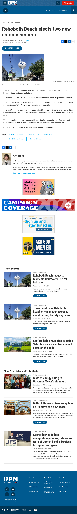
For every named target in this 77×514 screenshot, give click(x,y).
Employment (63, 487)
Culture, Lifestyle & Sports (40, 400)
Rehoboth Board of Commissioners (40, 134)
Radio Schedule (64, 478)
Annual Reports (33, 491)
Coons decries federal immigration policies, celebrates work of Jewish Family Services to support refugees (52, 440)
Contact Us (62, 491)
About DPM (47, 478)
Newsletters (48, 487)
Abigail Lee (27, 41)
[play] (5, 10)
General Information (35, 478)
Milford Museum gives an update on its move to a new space (53, 405)
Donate (68, 3)
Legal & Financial (34, 482)
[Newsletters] (38, 224)
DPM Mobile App (49, 492)
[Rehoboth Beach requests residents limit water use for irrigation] (17, 279)
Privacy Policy (12, 501)
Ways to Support (64, 482)
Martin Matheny (38, 410)
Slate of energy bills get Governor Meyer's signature (49, 379)
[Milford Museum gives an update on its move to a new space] (17, 407)
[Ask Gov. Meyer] (38, 246)
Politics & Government (11, 22)
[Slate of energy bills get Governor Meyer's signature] (17, 381)
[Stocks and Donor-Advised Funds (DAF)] (38, 187)
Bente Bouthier (38, 385)
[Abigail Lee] (6, 159)
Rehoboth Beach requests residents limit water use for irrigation (50, 279)
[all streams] (74, 10)
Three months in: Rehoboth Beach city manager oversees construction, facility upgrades (51, 311)
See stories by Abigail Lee (24, 173)
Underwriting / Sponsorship (48, 482)
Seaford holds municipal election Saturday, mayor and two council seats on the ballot (53, 344)
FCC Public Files (33, 487)
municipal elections (36, 139)
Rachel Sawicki (38, 351)
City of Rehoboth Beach (16, 139)
